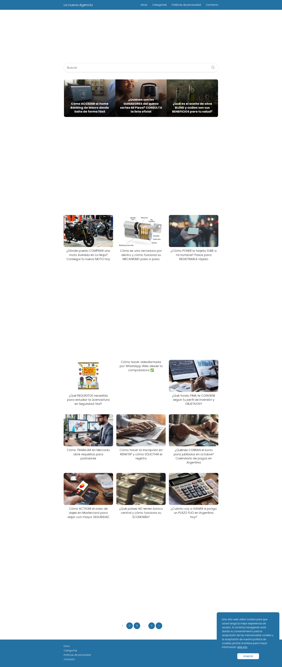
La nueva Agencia (78, 5)
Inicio (144, 5)
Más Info (242, 647)
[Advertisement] (141, 37)
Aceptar (248, 656)
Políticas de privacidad (186, 5)
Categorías (159, 5)
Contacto (212, 5)
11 (151, 625)
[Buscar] (212, 66)
